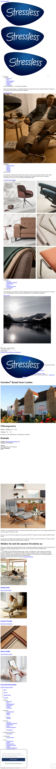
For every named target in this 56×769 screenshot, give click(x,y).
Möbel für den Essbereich (15, 352)
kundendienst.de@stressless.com (12, 441)
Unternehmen (9, 287)
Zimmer (8, 166)
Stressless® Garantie (11, 745)
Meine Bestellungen (27, 358)
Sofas (7, 79)
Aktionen (8, 170)
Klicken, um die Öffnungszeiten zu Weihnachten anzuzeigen (16, 434)
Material (8, 168)
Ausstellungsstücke (10, 749)
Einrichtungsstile (10, 165)
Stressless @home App (11, 747)
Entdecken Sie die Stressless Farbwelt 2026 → (34, 370)
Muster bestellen (10, 743)
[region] (13, 758)
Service (8, 285)
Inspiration (6, 164)
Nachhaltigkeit (9, 283)
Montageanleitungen (11, 286)
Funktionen (9, 85)
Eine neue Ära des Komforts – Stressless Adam (34, 373)
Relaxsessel (9, 78)
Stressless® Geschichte (11, 282)
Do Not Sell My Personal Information (13, 763)
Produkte (6, 77)
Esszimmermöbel (10, 81)
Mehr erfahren (7, 295)
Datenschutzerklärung (28, 556)
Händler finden (9, 741)
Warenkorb (25, 357)
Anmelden (25, 360)
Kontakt (8, 746)
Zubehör (8, 83)
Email (2, 550)
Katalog (8, 742)
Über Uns (6, 279)
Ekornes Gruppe (10, 737)
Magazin (8, 169)
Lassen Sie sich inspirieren (10, 180)
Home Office (9, 82)
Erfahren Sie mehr (8, 92)
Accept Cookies (13, 759)
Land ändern (9, 733)
